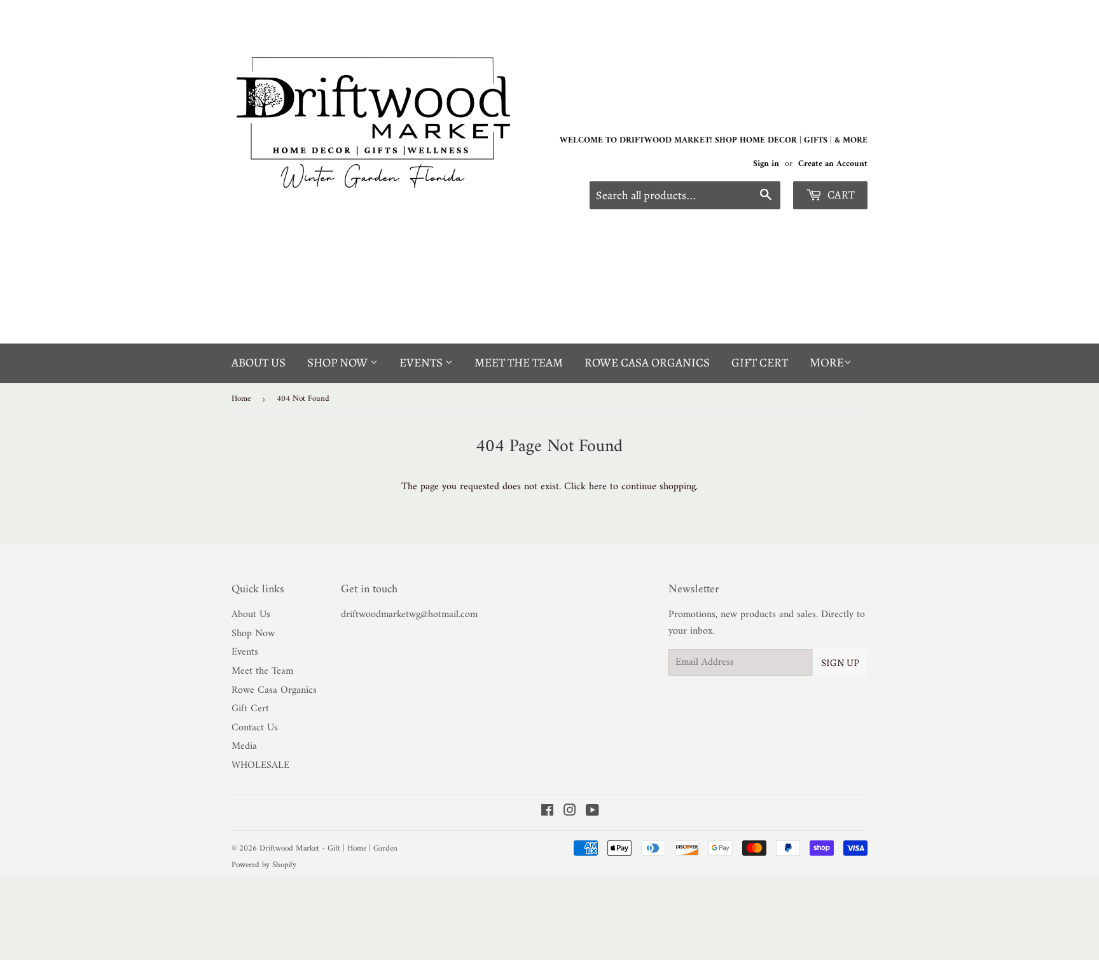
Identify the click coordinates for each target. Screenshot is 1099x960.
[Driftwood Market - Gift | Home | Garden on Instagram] (569, 812)
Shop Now (338, 362)
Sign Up (840, 663)
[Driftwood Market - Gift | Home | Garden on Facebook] (547, 812)
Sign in (766, 164)
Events (422, 362)
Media (244, 746)
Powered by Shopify (264, 865)
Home (241, 398)
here (598, 487)
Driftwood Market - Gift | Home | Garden (328, 848)
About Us (259, 362)
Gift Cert (759, 362)
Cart (840, 194)
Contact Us (255, 728)
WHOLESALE (260, 765)
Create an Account (832, 164)
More (827, 363)
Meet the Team (518, 362)
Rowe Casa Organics (647, 362)
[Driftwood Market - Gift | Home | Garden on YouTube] (592, 812)
